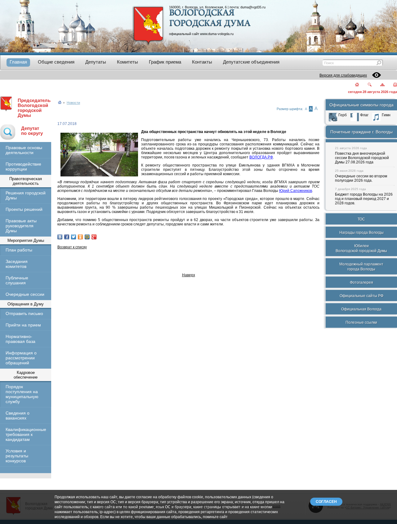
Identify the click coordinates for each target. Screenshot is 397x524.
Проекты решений (24, 209)
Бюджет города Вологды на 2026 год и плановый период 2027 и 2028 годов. (364, 198)
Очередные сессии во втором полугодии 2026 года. (361, 178)
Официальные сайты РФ (361, 296)
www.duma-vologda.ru (217, 34)
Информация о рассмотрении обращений (21, 357)
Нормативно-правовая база (20, 339)
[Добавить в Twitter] (73, 236)
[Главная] (353, 85)
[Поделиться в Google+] (93, 236)
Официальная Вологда (361, 309)
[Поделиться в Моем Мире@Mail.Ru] (87, 236)
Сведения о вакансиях (17, 415)
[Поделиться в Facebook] (66, 236)
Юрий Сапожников (295, 191)
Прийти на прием (23, 324)
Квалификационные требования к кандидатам (26, 434)
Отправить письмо (24, 313)
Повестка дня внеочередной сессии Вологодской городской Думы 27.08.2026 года (362, 157)
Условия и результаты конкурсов (17, 455)
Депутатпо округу (32, 131)
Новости (73, 102)
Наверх (188, 275)
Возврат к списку (72, 247)
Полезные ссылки (361, 322)
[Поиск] (365, 85)
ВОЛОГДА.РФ (261, 157)
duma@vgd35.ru (252, 7)
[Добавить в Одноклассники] (80, 236)
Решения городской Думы (26, 195)
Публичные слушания (17, 280)
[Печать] (391, 85)
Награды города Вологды (361, 232)
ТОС (361, 219)
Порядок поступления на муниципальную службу (22, 394)
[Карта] (379, 85)
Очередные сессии (25, 294)
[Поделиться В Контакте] (59, 236)
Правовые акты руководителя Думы (21, 225)
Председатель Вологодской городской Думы (34, 108)
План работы (19, 249)
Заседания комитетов (17, 264)
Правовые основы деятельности (24, 150)
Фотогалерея (361, 282)
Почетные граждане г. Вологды (361, 131)
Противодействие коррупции (23, 166)
